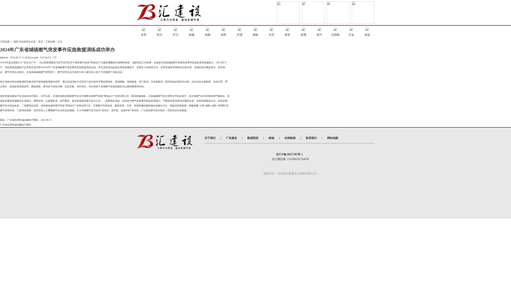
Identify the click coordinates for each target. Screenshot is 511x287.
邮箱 (271, 138)
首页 (40, 41)
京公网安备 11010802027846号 (290, 159)
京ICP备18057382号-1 (289, 154)
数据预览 (252, 138)
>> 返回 (14, 41)
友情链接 (290, 138)
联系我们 (311, 138)
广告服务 (231, 138)
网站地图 (332, 138)
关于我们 (210, 138)
